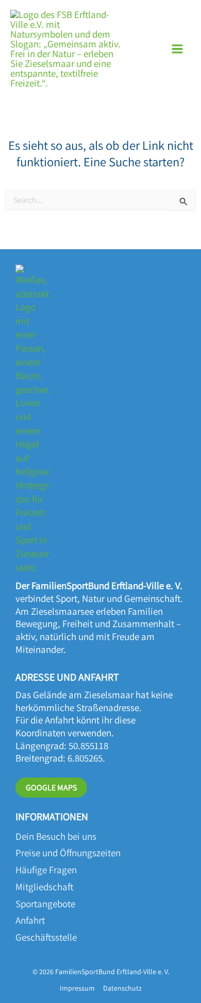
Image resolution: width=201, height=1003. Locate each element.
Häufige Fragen (46, 869)
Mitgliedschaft (44, 886)
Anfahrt (30, 920)
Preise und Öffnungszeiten (68, 852)
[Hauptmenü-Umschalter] (177, 49)
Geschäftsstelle (46, 937)
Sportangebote (45, 903)
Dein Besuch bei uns (55, 836)
